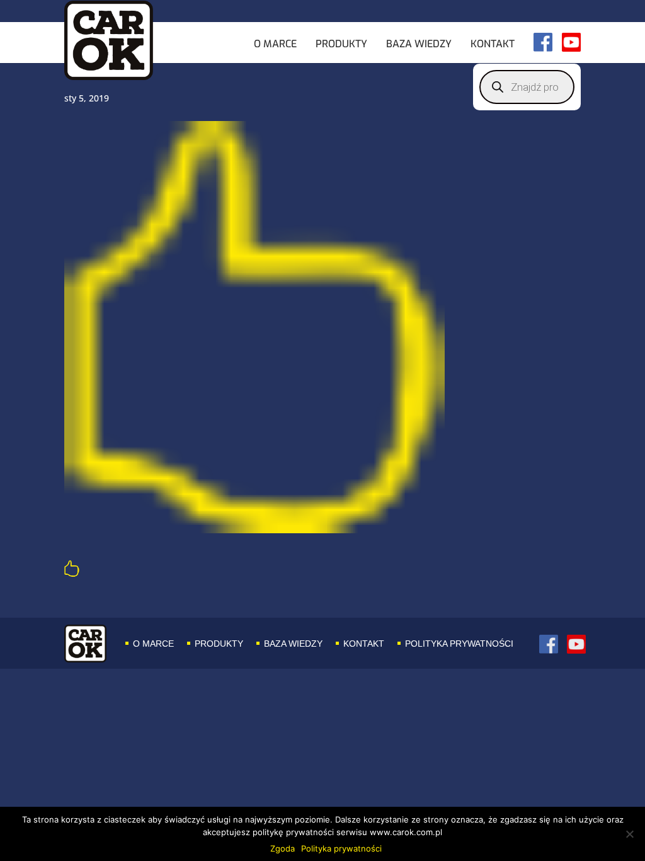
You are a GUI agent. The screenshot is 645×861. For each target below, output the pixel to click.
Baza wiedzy (419, 44)
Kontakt (493, 44)
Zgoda (282, 848)
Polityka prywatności (459, 644)
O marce (275, 44)
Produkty (341, 44)
